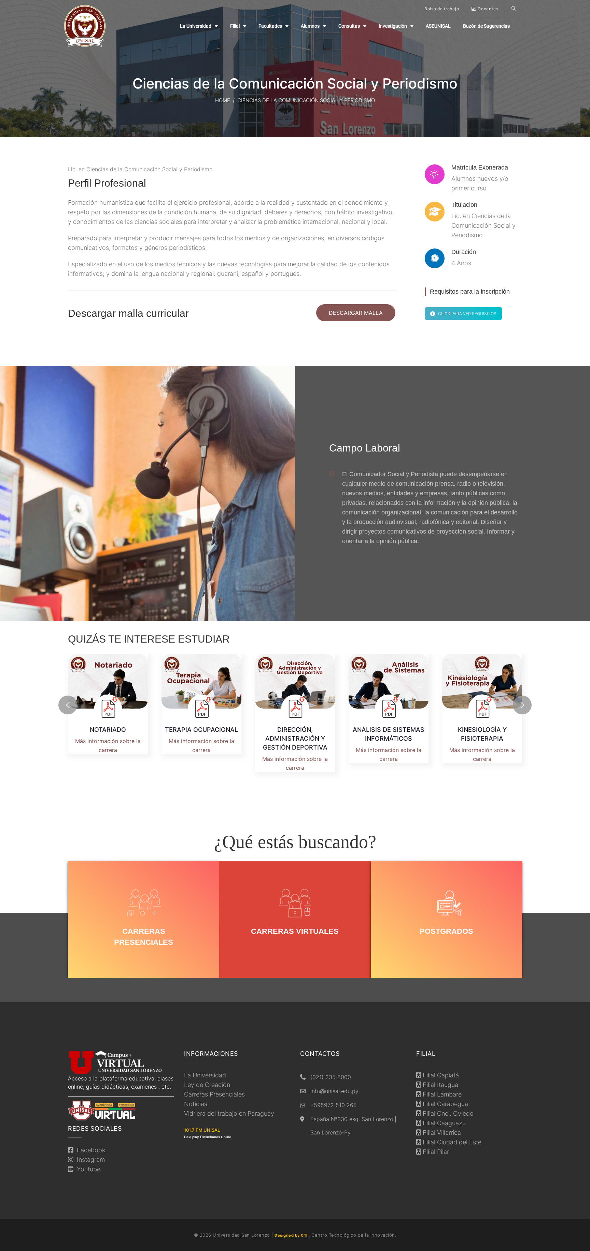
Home (222, 100)
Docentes (487, 8)
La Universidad (195, 26)
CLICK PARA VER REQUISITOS (467, 313)
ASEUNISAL (438, 26)
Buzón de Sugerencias (486, 26)
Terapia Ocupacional (201, 729)
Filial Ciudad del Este (451, 1142)
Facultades (270, 26)
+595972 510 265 (333, 1105)
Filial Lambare (441, 1094)
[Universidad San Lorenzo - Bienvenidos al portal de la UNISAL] (85, 26)
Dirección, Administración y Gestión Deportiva (295, 738)
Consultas (349, 26)
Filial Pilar (435, 1151)
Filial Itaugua (439, 1084)
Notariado (108, 729)
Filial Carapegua (444, 1103)
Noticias (195, 1103)
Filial (235, 26)
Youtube (86, 1169)
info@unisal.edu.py (334, 1091)
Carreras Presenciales (214, 1094)
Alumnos (310, 26)
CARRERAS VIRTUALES (295, 931)
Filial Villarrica (441, 1132)
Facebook (89, 1150)
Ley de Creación (207, 1084)
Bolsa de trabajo (441, 8)
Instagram (89, 1159)
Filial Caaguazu (443, 1123)
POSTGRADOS (446, 931)
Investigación (393, 26)
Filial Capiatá (440, 1075)
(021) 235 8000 (330, 1077)
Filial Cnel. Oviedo (447, 1113)
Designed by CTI (292, 1235)
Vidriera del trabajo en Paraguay (229, 1113)
